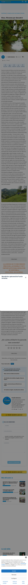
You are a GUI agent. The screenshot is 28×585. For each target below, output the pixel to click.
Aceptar (14, 571)
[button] (26, 557)
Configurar (14, 578)
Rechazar (14, 574)
